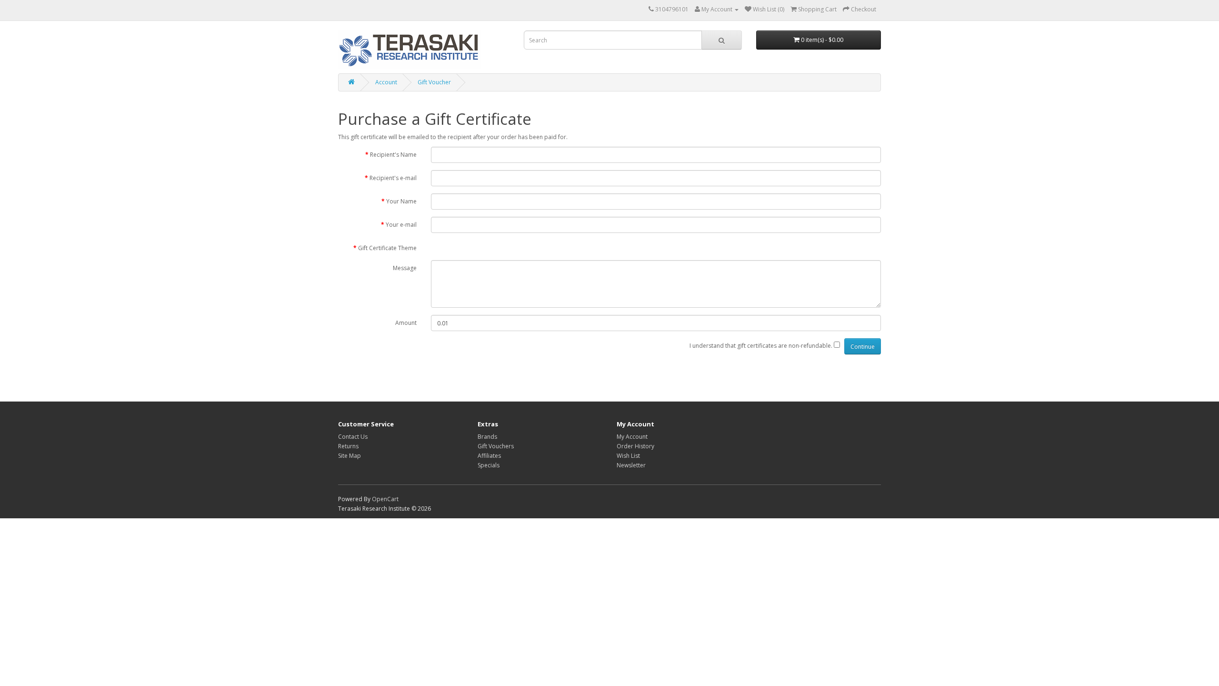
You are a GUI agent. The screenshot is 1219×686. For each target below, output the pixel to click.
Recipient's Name (393, 155)
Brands (487, 437)
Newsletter (631, 465)
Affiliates (489, 456)
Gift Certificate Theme (387, 248)
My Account (632, 437)
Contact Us (353, 437)
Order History (635, 446)
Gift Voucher (434, 82)
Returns (348, 446)
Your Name (401, 201)
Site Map (349, 456)
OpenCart (385, 499)
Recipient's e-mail (393, 178)
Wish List (628, 456)
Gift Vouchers (496, 446)
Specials (489, 465)
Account (386, 82)
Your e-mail (401, 225)
